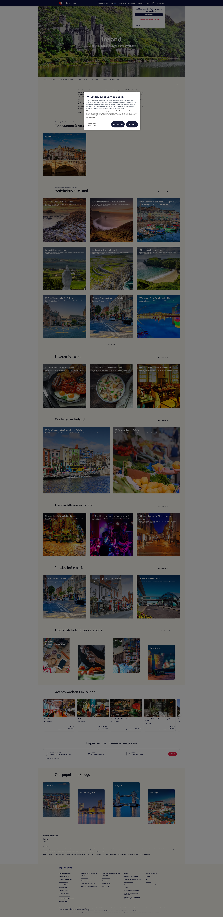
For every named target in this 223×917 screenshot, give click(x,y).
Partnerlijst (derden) (91, 117)
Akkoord (132, 124)
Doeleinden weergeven (92, 124)
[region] (112, 111)
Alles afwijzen (118, 124)
